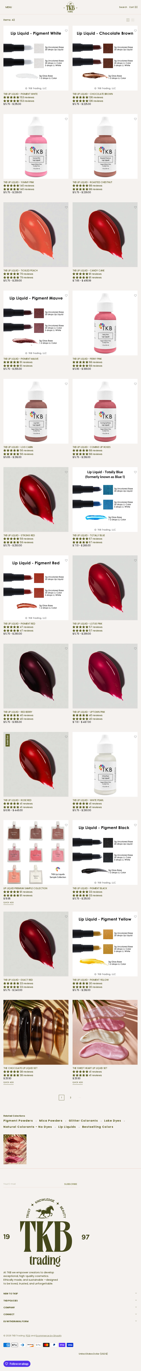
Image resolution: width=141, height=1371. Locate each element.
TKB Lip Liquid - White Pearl (88, 800)
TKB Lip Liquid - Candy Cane (89, 270)
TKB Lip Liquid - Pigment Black (90, 888)
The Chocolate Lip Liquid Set (20, 1068)
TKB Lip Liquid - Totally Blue (89, 535)
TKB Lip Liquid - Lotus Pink (87, 623)
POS (28, 1335)
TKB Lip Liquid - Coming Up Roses (91, 447)
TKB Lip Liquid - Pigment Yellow (91, 979)
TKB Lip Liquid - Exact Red (18, 979)
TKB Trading (18, 1335)
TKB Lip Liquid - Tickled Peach (20, 270)
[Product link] (35, 67)
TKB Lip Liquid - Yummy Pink (18, 182)
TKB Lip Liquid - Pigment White (20, 94)
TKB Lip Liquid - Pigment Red (19, 623)
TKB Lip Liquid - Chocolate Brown (93, 94)
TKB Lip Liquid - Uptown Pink (89, 712)
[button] (5, 7)
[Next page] (79, 1097)
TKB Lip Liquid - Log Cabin (18, 447)
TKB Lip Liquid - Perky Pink (87, 358)
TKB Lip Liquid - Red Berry (17, 712)
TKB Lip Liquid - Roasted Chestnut (92, 182)
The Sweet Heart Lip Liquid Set (90, 1068)
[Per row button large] (128, 20)
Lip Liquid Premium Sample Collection (25, 888)
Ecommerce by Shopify (49, 1335)
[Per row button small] (133, 20)
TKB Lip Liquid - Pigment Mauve (21, 358)
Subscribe (71, 1184)
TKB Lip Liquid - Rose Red (17, 800)
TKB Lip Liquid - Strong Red (19, 535)
